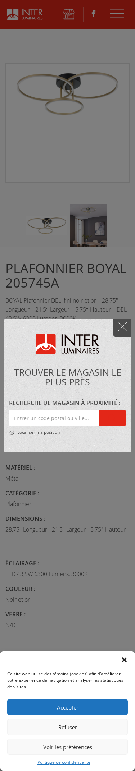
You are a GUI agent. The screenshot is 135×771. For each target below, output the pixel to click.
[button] (124, 660)
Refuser (67, 727)
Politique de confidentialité (63, 762)
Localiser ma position (38, 432)
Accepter (67, 707)
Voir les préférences (67, 747)
